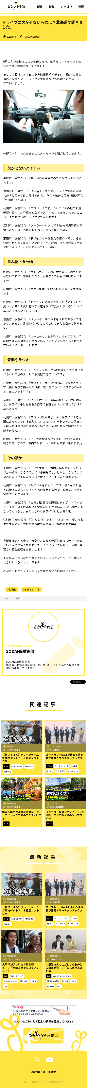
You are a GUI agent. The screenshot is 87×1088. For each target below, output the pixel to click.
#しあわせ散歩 (16, 766)
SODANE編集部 (32, 36)
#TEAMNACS (60, 771)
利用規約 (52, 1071)
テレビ (17, 598)
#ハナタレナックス (62, 766)
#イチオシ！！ (31, 589)
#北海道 (12, 589)
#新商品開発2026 (53, 981)
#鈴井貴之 (24, 981)
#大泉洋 (33, 981)
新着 (39, 6)
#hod (5, 986)
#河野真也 (7, 771)
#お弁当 (65, 981)
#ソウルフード (73, 771)
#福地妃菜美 (29, 766)
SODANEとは (38, 1071)
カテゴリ (66, 6)
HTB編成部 (55, 749)
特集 (51, 6)
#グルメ (50, 771)
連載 (81, 6)
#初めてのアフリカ (10, 981)
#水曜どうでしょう (16, 976)
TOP (6, 598)
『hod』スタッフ (14, 959)
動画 (5, 976)
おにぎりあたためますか (62, 976)
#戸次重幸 (50, 986)
